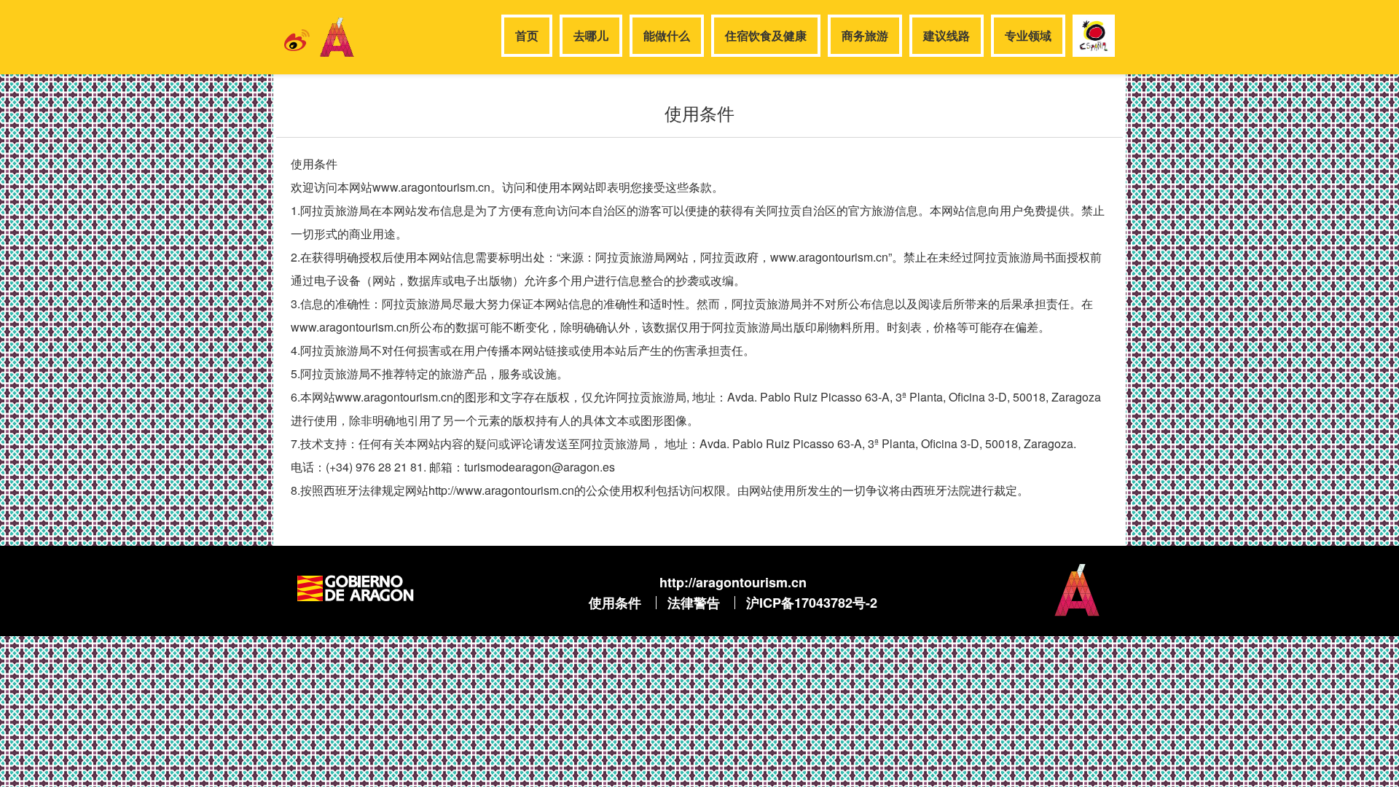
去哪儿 (590, 35)
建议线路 (946, 35)
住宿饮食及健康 (766, 35)
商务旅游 (865, 35)
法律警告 (693, 602)
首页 (526, 35)
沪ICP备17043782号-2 (811, 602)
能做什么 (666, 35)
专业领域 (1028, 35)
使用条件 (615, 602)
